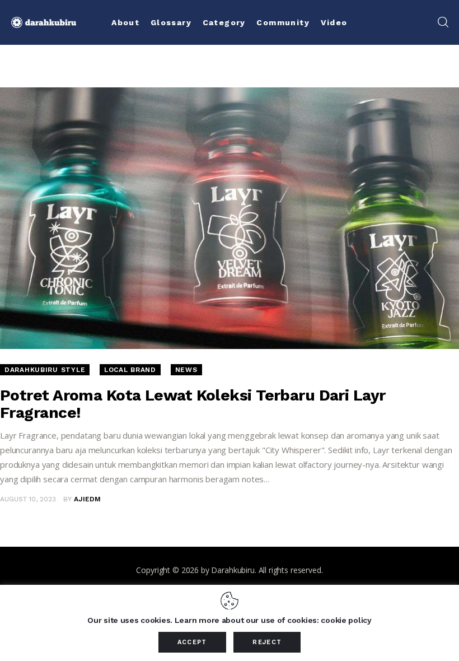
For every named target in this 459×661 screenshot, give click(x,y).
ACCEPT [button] (192, 642)
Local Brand (130, 370)
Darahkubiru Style (44, 370)
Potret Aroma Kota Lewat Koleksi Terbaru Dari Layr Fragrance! (193, 404)
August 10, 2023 (28, 499)
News (186, 370)
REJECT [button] (267, 642)
